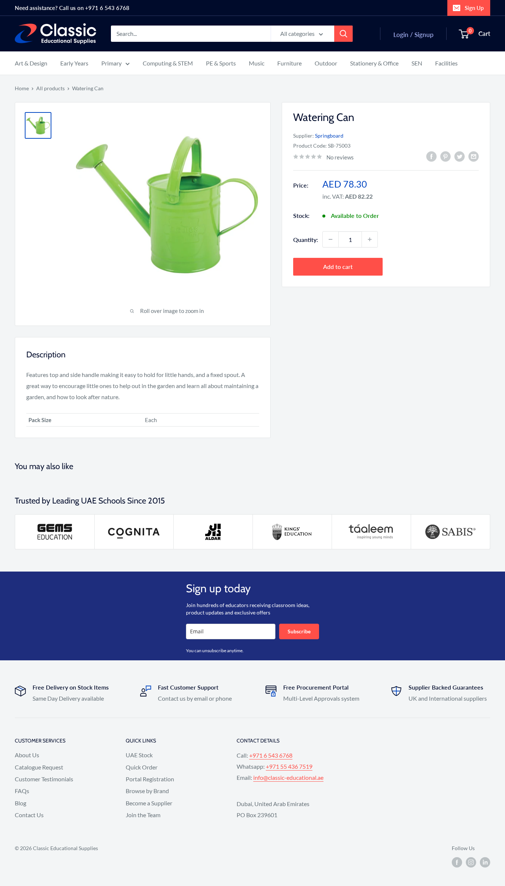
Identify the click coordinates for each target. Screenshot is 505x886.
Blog (20, 802)
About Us (27, 754)
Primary (111, 63)
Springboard (329, 135)
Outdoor (326, 63)
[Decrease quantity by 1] (330, 239)
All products (50, 88)
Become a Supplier (149, 802)
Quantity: (305, 239)
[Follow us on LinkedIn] (485, 862)
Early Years (74, 63)
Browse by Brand (147, 790)
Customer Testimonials (44, 778)
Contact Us (29, 814)
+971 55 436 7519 (289, 766)
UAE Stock (139, 754)
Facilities (446, 63)
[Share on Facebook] (431, 156)
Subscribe (299, 631)
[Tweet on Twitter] (459, 156)
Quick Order (141, 767)
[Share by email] (473, 156)
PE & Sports (221, 63)
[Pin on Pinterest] (445, 156)
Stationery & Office (374, 63)
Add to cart (338, 266)
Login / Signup (413, 34)
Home (22, 88)
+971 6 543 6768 (270, 755)
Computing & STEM (168, 63)
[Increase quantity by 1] (369, 239)
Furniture (289, 63)
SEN (416, 63)
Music (256, 63)
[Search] (343, 34)
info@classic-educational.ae (288, 777)
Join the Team (143, 814)
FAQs (22, 790)
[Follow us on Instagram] (471, 862)
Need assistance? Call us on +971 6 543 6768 (72, 7)
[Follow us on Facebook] (457, 862)
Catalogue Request (39, 767)
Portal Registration (150, 778)
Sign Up (474, 7)
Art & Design (31, 63)
